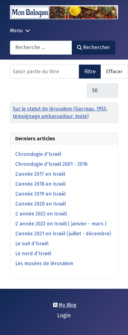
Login (64, 315)
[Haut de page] (117, 323)
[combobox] (41, 48)
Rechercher (96, 47)
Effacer (114, 72)
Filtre (90, 72)
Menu (16, 31)
